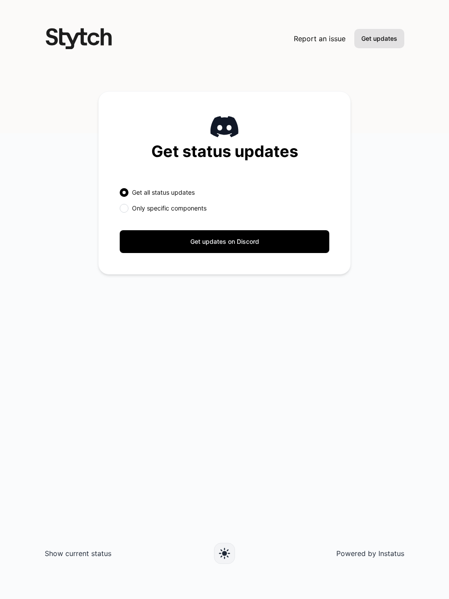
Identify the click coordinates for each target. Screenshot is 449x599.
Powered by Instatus (370, 553)
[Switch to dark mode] (224, 553)
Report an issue (320, 38)
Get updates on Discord (224, 241)
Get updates (379, 38)
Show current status (78, 553)
